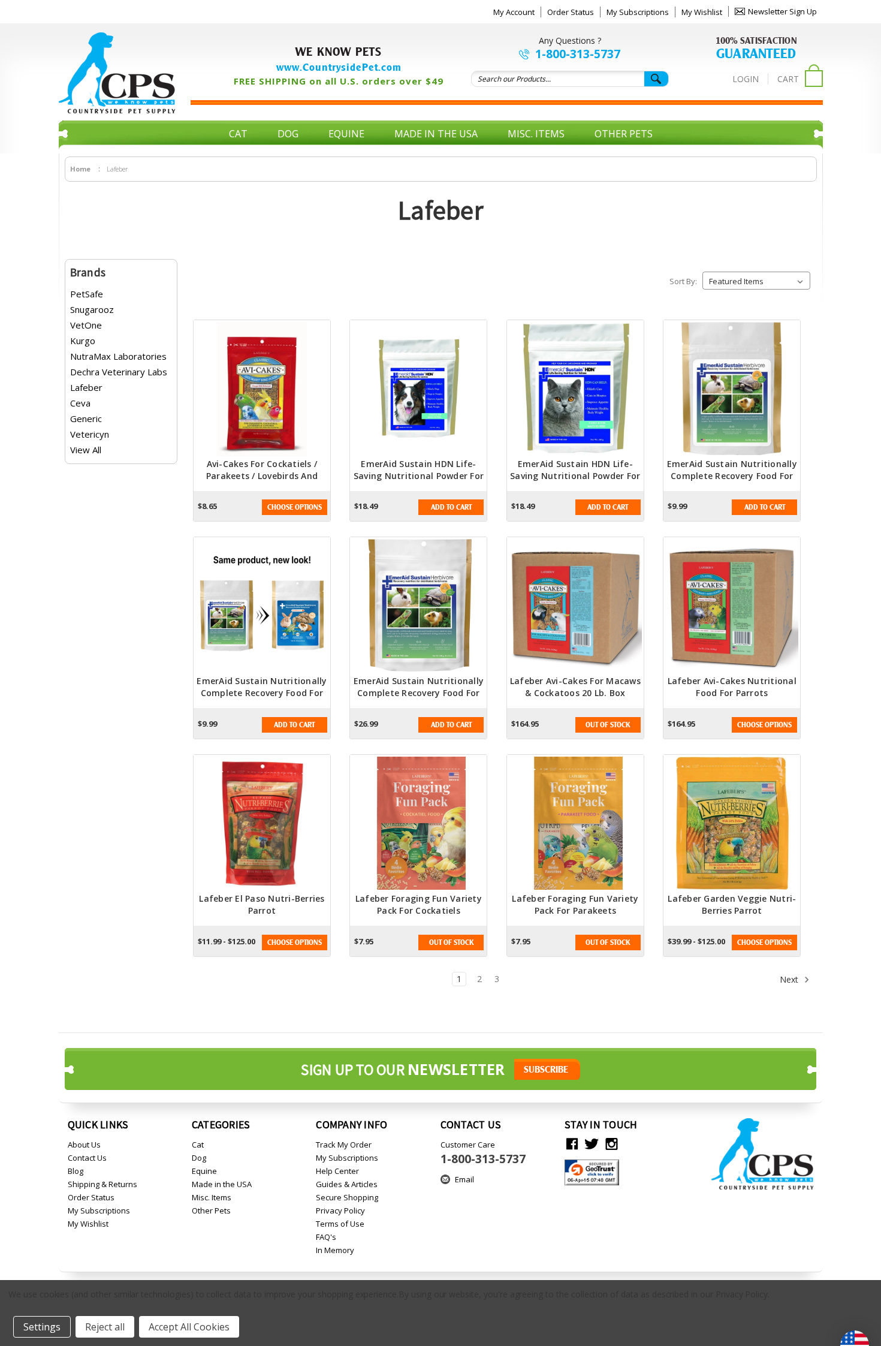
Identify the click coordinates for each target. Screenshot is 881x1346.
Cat (238, 133)
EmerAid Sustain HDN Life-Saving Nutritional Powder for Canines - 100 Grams (419, 475)
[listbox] (756, 281)
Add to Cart (451, 507)
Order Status (570, 12)
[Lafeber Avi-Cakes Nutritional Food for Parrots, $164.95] (731, 606)
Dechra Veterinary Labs (118, 372)
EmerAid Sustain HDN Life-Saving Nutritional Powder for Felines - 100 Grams (575, 475)
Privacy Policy (340, 1210)
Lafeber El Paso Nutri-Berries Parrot (261, 904)
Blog (75, 1171)
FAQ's (326, 1236)
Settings (42, 1326)
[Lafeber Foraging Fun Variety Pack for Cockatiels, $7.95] (418, 824)
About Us (84, 1144)
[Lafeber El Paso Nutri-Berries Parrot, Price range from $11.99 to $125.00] (261, 824)
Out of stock (608, 725)
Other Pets (624, 133)
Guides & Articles (347, 1184)
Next (790, 979)
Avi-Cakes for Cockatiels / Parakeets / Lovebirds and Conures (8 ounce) (262, 475)
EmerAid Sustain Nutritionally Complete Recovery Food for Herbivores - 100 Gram (732, 475)
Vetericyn (89, 434)
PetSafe (86, 294)
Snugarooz (92, 309)
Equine (346, 133)
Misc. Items (536, 133)
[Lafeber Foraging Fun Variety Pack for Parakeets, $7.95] (575, 824)
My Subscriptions (638, 12)
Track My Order (344, 1144)
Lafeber (86, 387)
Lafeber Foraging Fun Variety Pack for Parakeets (575, 904)
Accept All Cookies (189, 1326)
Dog (287, 133)
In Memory (335, 1250)
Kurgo (82, 341)
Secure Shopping (347, 1197)
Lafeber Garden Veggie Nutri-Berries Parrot (732, 904)
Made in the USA (436, 133)
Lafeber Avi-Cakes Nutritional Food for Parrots (732, 686)
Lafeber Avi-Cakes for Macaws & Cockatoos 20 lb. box (575, 686)
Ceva (80, 403)
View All (85, 450)
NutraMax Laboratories (118, 356)
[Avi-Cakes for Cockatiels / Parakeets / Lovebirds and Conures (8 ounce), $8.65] (261, 389)
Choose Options (294, 507)
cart (788, 79)
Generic (86, 418)
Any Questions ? (570, 40)
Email (464, 1179)
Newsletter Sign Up (782, 11)
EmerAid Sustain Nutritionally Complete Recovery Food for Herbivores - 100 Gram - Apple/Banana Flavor (262, 698)
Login (745, 79)
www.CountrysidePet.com (339, 67)
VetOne (86, 325)
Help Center (337, 1171)
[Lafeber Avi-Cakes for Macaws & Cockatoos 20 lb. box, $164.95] (575, 606)
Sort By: (683, 281)
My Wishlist (701, 12)
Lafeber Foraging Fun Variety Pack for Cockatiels (418, 904)
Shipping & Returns (102, 1184)
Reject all (105, 1326)
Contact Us (87, 1157)
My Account (514, 12)
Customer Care (483, 1153)
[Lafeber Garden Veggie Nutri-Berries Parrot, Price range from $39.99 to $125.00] (731, 824)
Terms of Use (340, 1223)
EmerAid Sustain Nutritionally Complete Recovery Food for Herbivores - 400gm (419, 692)
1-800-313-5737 (577, 54)
